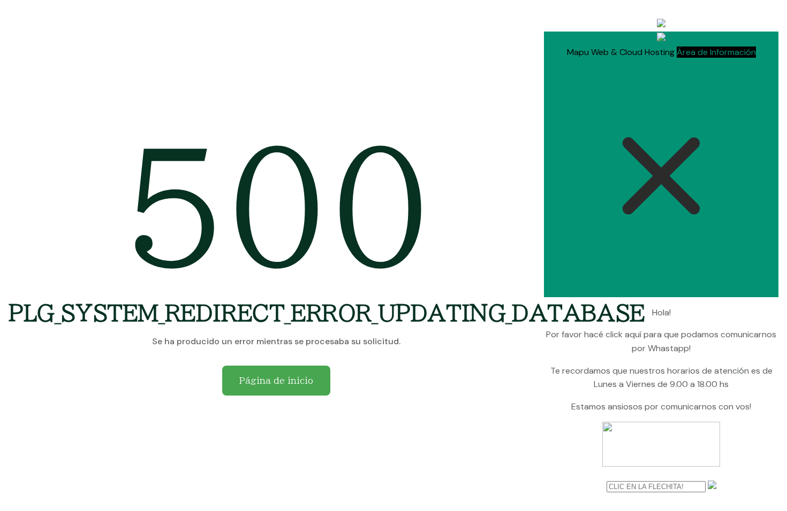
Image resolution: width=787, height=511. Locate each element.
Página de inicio (276, 380)
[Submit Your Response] (712, 486)
